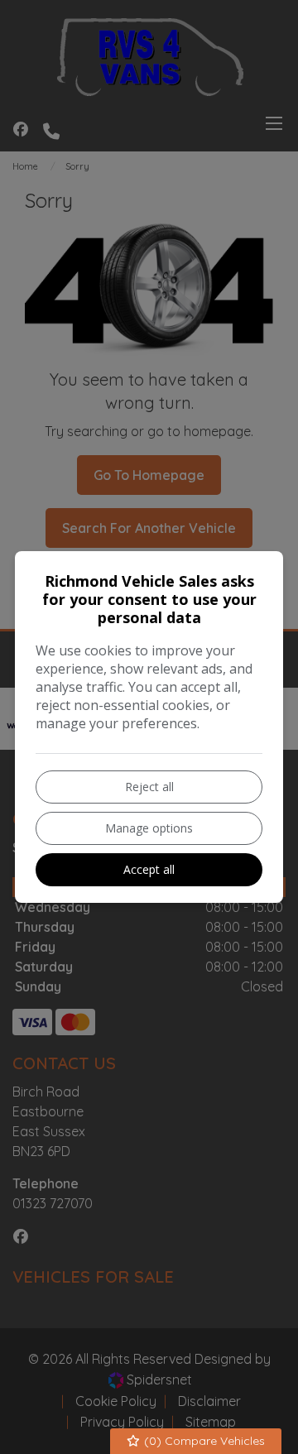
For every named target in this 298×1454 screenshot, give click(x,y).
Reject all (149, 786)
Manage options (149, 828)
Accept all (149, 869)
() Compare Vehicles (203, 1440)
